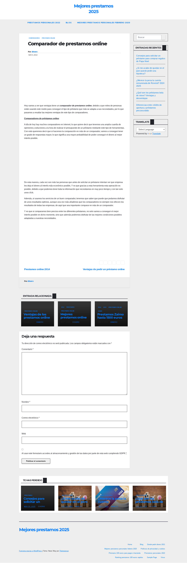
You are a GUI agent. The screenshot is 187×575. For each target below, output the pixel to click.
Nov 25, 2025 (29, 506)
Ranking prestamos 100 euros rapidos (129, 557)
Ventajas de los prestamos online (37, 316)
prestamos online (48, 38)
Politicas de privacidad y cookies (153, 549)
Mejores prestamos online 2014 (73, 317)
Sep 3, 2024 (103, 506)
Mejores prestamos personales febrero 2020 (103, 22)
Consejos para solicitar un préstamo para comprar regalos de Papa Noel (150, 58)
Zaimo (100, 311)
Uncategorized (67, 495)
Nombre (26, 402)
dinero (35, 52)
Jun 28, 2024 (141, 506)
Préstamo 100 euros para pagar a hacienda (124, 553)
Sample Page (152, 557)
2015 (104, 307)
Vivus (163, 557)
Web (24, 434)
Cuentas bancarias (106, 495)
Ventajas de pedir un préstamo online (104, 269)
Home (130, 544)
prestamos (70, 307)
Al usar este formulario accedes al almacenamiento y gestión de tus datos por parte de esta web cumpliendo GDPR (74, 453)
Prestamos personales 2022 (43, 22)
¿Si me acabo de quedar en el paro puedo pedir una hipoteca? (150, 71)
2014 (62, 307)
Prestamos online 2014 (37, 269)
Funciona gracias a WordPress (30, 551)
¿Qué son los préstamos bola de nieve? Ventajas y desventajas (149, 95)
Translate (156, 134)
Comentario (27, 349)
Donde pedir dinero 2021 (156, 544)
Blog (69, 22)
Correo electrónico (31, 418)
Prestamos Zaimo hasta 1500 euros (110, 316)
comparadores (34, 38)
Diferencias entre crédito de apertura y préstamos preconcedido (149, 108)
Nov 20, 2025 (67, 506)
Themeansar (63, 551)
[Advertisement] (74, 83)
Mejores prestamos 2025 (44, 529)
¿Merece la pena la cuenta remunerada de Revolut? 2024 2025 (150, 83)
